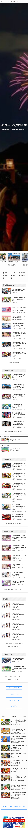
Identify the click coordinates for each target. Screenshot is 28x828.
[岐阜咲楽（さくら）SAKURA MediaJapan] (14, 1)
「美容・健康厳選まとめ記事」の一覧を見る (14, 589)
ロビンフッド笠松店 (18, 449)
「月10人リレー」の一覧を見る (14, 646)
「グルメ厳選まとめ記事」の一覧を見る (14, 523)
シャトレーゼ (15, 440)
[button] (26, 1)
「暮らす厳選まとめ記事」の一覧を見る (14, 643)
